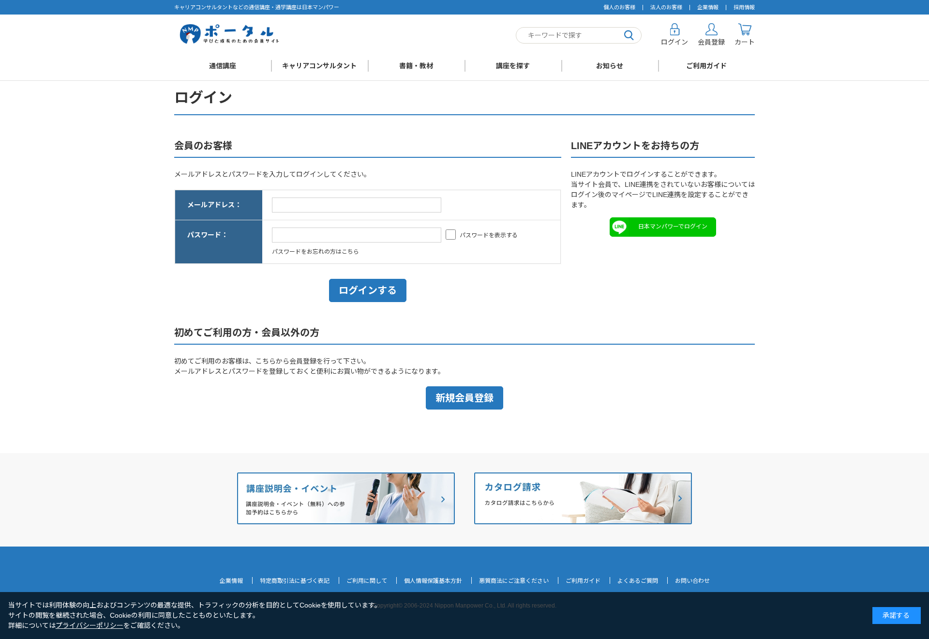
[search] (629, 35)
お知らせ (609, 66)
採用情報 (744, 7)
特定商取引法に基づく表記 (295, 581)
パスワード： (207, 235)
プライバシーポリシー (89, 625)
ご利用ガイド (706, 66)
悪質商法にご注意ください (514, 581)
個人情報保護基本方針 (433, 581)
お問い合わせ (692, 581)
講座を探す (513, 66)
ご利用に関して (366, 581)
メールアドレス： (214, 205)
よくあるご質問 (637, 581)
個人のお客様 (619, 7)
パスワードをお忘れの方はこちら (315, 251)
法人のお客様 (666, 7)
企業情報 (708, 7)
